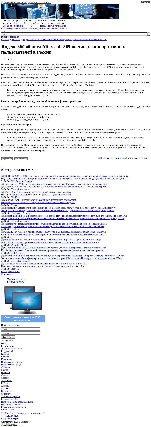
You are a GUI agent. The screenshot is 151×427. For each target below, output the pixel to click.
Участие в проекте (16, 279)
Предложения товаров (12, 362)
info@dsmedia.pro (9, 418)
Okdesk (15, 229)
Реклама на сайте (15, 282)
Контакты (62, 28)
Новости (16, 39)
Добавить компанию (13, 25)
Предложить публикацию (53, 25)
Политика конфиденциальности (17, 401)
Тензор (15, 269)
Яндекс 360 (7, 158)
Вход (3, 37)
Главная (5, 28)
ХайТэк (16, 197)
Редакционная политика (13, 407)
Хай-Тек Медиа (19, 245)
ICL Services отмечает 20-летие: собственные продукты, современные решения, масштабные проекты (52, 250)
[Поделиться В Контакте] (111, 158)
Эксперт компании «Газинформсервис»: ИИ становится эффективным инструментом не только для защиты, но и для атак (62, 218)
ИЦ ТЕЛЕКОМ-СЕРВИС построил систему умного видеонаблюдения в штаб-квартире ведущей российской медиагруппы (63, 178)
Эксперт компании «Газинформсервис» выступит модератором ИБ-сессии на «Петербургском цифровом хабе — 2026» (61, 258)
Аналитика (6, 380)
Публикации (15, 28)
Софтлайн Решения (21, 213)
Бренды (36, 28)
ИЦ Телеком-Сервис (22, 181)
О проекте (6, 274)
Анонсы (5, 386)
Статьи (4, 375)
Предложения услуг (11, 364)
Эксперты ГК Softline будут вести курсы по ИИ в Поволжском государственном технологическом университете (57, 210)
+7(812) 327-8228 (9, 415)
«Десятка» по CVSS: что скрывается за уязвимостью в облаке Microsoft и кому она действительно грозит (54, 186)
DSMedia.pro (7, 409)
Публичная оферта (10, 404)
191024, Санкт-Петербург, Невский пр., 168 (23, 413)
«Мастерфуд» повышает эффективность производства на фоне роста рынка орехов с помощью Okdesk (52, 226)
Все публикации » (10, 271)
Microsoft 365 (21, 158)
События (52, 28)
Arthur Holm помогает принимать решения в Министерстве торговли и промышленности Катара (50, 242)
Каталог (44, 28)
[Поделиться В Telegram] (137, 158)
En (4, 31)
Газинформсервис (21, 189)
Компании (27, 28)
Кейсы (4, 383)
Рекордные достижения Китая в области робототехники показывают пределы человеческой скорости (52, 234)
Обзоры (5, 378)
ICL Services (18, 253)
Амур (14, 205)
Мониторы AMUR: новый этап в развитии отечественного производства (38, 202)
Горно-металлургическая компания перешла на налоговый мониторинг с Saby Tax (42, 266)
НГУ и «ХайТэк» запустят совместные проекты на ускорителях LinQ (36, 194)
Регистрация (12, 37)
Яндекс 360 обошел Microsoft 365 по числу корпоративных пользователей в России (65, 39)
